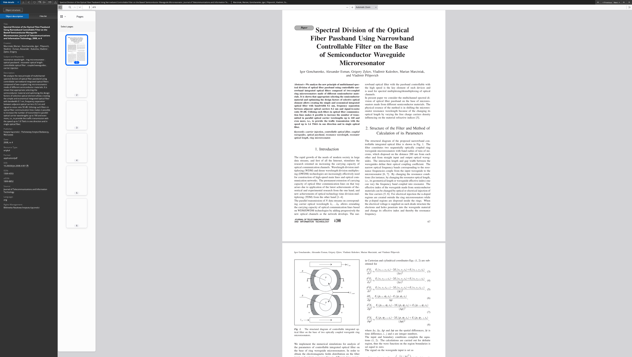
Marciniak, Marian (12, 46)
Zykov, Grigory (10, 51)
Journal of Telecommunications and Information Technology (25, 190)
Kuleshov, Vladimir (39, 48)
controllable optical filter (15, 65)
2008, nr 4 (8, 142)
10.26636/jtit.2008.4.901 (15, 165)
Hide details (8, 2)
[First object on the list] (598, 2)
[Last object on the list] (624, 2)
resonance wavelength (14, 59)
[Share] (29, 2)
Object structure (13, 10)
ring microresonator (35, 59)
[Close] (629, 2)
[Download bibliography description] (44, 2)
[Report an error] (55, 2)
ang (5, 199)
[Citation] (50, 2)
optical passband (11, 62)
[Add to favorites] (34, 2)
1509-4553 (8, 173)
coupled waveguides (36, 65)
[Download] (23, 2)
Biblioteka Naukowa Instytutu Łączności (22, 207)
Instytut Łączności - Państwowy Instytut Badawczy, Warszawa (26, 133)
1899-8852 (8, 181)
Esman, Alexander (21, 48)
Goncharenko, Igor (30, 46)
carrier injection (11, 68)
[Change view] (39, 2)
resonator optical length (31, 62)
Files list (43, 16)
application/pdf (10, 158)
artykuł (7, 150)
